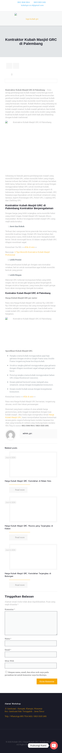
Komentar (10, 609)
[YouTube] (34, 8)
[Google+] (31, 8)
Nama (8, 638)
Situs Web (9, 661)
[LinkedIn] (38, 8)
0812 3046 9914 (23, 2)
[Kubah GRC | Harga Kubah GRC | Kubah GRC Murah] (31, 18)
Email (8, 649)
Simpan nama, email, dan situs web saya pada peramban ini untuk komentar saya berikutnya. (27, 673)
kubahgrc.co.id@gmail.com (32, 5)
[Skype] (23, 8)
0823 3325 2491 (40, 2)
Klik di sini (29, 247)
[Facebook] (27, 8)
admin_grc (27, 433)
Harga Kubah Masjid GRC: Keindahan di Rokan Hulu (28, 481)
